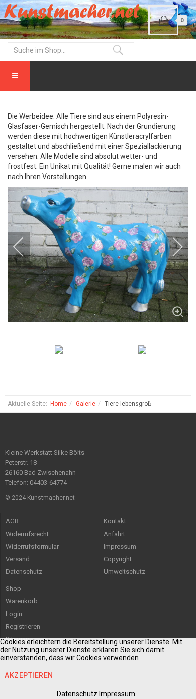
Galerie (85, 403)
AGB (12, 521)
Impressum (120, 546)
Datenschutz (24, 571)
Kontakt (115, 521)
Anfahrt (114, 534)
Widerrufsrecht (27, 534)
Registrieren (23, 626)
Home (58, 403)
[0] (163, 20)
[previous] (25, 247)
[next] (170, 247)
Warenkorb (22, 601)
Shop (13, 588)
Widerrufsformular (32, 546)
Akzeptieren (29, 675)
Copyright (118, 559)
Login (14, 614)
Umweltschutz (124, 571)
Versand (18, 559)
